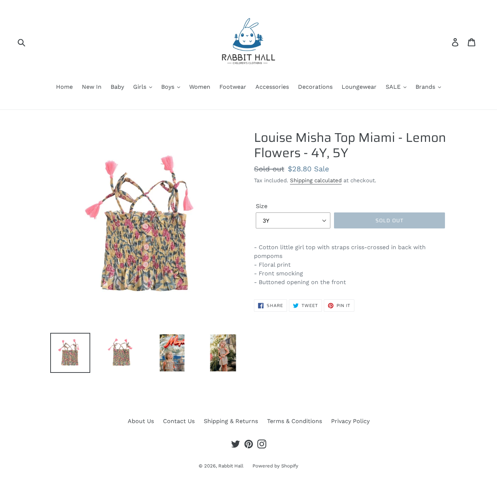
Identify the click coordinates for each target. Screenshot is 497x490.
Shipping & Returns (231, 421)
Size (261, 206)
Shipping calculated (316, 180)
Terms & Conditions (294, 421)
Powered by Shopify (275, 466)
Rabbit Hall (230, 466)
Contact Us (179, 421)
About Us (141, 421)
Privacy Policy (350, 421)
